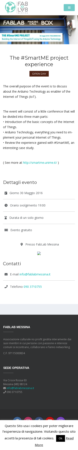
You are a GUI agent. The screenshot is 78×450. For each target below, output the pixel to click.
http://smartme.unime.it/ (40, 162)
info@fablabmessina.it (35, 274)
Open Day (39, 73)
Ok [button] (60, 438)
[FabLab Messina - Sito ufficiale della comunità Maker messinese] (16, 7)
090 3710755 (33, 287)
